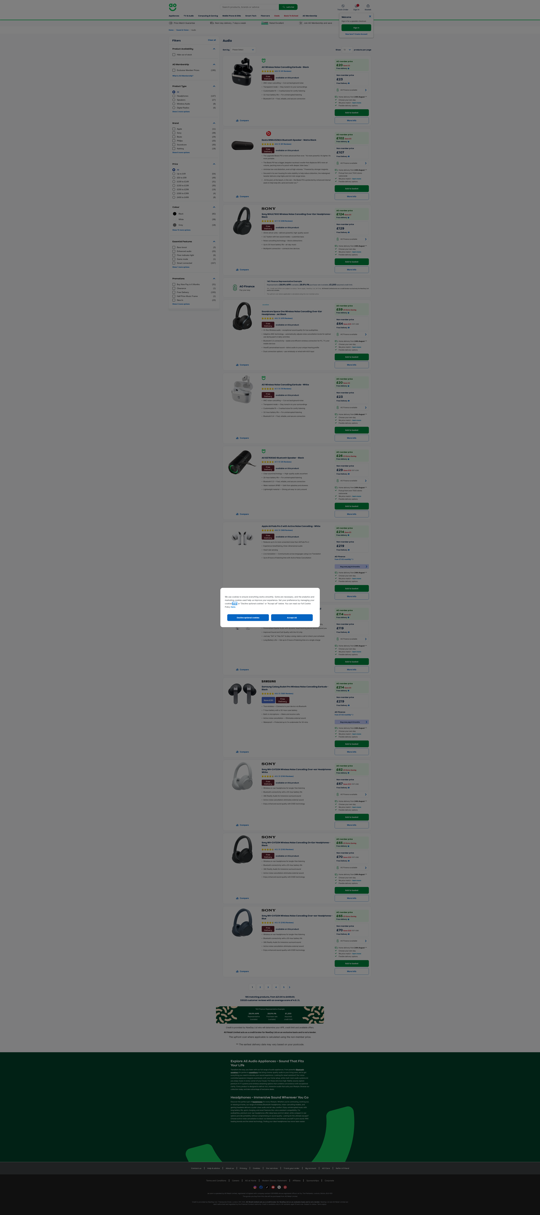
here (234, 603)
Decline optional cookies (248, 617)
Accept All (292, 617)
